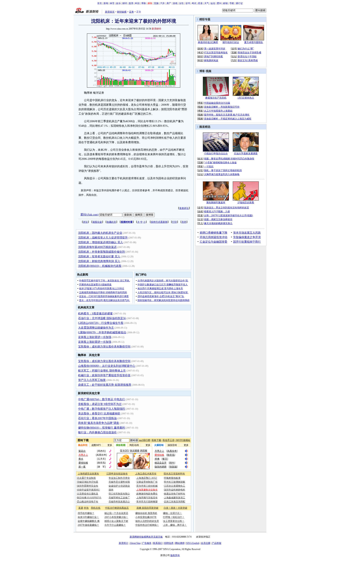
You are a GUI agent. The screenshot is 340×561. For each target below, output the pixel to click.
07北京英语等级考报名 (216, 52)
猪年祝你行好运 (231, 42)
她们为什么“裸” (246, 48)
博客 (143, 3)
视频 (208, 71)
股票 (131, 3)
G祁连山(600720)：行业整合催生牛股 (100, 323)
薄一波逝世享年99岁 (214, 48)
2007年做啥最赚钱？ (88, 525)
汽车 (162, 3)
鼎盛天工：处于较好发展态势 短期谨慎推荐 (104, 384)
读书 (187, 3)
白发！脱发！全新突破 (175, 507)
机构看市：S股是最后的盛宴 (95, 313)
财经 (124, 3)
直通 (80, 507)
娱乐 (118, 3)
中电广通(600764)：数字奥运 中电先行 (101, 399)
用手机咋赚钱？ (86, 513)
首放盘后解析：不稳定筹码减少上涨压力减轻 (227, 118)
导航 (231, 3)
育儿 (200, 223)
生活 (200, 219)
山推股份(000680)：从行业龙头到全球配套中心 (106, 365)
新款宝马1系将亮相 (248, 60)
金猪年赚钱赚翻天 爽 (89, 521)
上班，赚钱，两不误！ (175, 525)
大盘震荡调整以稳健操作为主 (96, 327)
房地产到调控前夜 (213, 56)
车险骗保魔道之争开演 (247, 237)
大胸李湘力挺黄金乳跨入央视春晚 (221, 174)
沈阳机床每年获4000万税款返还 (97, 247)
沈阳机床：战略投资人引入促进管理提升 (103, 237)
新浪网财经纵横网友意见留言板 (146, 536)
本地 (86, 507)
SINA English (192, 543)
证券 (131, 11)
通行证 (239, 3)
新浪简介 (123, 543)
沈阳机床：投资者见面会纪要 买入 (99, 256)
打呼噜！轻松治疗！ (173, 517)
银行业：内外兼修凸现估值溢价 (97, 432)
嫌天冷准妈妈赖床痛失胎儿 (218, 223)
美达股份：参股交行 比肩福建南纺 (99, 413)
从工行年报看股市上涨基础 (218, 110)
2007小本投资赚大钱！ (116, 517)
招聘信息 (169, 543)
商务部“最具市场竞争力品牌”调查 (98, 422)
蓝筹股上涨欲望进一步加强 (94, 337)
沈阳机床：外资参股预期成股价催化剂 (101, 251)
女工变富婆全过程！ (173, 521)
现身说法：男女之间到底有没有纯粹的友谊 (226, 207)
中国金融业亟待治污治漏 (217, 103)
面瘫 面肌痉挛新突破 (147, 507)
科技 (137, 3)
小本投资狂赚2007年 (146, 517)
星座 (200, 3)
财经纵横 (122, 11)
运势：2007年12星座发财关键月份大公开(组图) (228, 215)
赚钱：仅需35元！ (172, 513)
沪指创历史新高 (245, 202)
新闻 (105, 3)
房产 (168, 3)
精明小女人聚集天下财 (116, 521)
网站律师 (180, 543)
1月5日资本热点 (245, 97)
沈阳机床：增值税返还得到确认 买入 (100, 242)
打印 (174, 222)
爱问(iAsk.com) (89, 214)
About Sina (135, 543)
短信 (213, 3)
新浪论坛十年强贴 (247, 56)
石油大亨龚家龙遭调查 (246, 153)
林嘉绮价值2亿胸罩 (208, 42)
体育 (112, 3)
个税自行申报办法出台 (216, 153)
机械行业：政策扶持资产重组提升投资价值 (104, 375)
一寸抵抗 (208, 166)
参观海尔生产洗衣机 (215, 97)
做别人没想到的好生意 (147, 521)
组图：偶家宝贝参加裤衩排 (218, 219)
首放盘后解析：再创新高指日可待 (221, 106)
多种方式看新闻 (159, 222)
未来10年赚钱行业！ (88, 517)
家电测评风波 (211, 60)
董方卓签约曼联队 (253, 42)
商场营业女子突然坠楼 (249, 52)
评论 (85, 222)
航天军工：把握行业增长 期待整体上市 (102, 370)
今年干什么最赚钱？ (115, 525)
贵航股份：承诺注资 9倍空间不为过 (100, 404)
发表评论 (184, 208)
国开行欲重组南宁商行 (247, 241)
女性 (181, 3)
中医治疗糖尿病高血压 (117, 507)
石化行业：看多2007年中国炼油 (97, 418)
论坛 (234, 56)
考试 (194, 3)
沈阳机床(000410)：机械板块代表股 (99, 265)
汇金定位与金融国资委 (213, 241)
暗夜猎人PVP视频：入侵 (217, 211)
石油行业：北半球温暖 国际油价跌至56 (102, 318)
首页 (99, 3)
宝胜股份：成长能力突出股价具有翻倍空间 (104, 346)
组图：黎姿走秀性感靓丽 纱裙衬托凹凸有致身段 (229, 158)
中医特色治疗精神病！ (147, 525)
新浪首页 (110, 11)
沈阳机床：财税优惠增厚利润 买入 (99, 261)
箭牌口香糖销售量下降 (213, 232)
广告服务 (147, 543)
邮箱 (225, 3)
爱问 (219, 3)
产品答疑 (216, 543)
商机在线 (95, 507)
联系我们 (158, 543)
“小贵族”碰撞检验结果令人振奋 (220, 162)
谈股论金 (97, 222)
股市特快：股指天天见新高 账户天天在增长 (226, 114)
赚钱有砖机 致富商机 (146, 513)
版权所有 (175, 555)
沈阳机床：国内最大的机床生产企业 (100, 232)
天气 (206, 3)
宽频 (156, 3)
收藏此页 (111, 222)
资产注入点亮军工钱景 (92, 380)
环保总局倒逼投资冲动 (213, 237)
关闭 (184, 222)
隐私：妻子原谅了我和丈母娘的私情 (223, 170)
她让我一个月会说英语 (116, 513)
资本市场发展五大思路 (247, 232)
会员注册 (205, 543)
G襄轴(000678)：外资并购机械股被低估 (102, 332)
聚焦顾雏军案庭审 (215, 202)
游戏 (175, 3)
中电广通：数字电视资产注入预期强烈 (101, 408)
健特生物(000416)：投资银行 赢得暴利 (101, 427)
